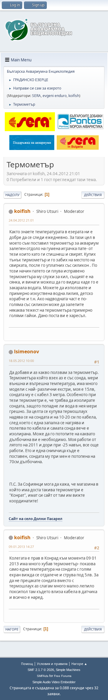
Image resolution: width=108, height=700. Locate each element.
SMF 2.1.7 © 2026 (41, 670)
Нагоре (11, 629)
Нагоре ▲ (79, 663)
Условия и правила (52, 663)
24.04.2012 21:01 (21, 220)
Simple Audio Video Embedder (54, 682)
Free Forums (62, 676)
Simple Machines (68, 670)
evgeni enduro (55, 95)
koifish (73, 95)
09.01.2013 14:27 (21, 546)
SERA (36, 95)
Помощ (27, 663)
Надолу (12, 195)
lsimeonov (26, 351)
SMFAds (42, 676)
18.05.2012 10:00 (21, 360)
